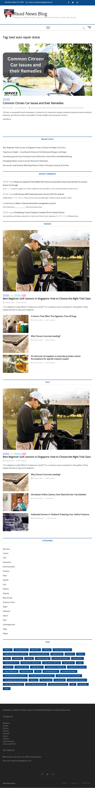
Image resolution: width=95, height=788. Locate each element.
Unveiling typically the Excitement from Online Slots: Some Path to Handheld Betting (37, 156)
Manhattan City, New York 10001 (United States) (22, 757)
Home (64, 783)
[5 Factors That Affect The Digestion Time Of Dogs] (15, 324)
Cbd (4, 558)
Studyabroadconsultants (58, 684)
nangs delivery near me (77, 667)
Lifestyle (29, 658)
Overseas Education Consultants (69, 676)
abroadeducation (21, 650)
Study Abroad (46, 680)
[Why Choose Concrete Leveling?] (15, 344)
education (69, 654)
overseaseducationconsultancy (15, 676)
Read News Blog (30, 13)
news (38, 671)
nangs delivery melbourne (55, 667)
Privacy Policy (86, 783)
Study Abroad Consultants (36, 684)
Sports (5, 615)
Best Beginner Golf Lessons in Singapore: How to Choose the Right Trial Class (34, 147)
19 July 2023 (8, 108)
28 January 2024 (37, 340)
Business (6, 99)
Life (11, 295)
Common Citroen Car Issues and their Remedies (33, 103)
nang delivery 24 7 (11, 663)
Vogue (5, 633)
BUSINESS (35, 650)
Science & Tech (9, 602)
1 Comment (49, 498)
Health (5, 580)
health (7, 658)
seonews (33, 680)
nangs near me (26, 671)
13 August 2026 (9, 302)
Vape (5, 629)
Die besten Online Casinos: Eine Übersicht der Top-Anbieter (58, 494)
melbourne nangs (43, 658)
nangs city (8, 667)
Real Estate (7, 598)
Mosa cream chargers (60, 658)
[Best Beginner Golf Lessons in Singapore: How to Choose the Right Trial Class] (47, 260)
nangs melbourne (11, 671)
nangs (80, 663)
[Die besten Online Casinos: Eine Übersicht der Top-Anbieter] (15, 502)
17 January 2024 (37, 498)
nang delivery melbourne (30, 663)
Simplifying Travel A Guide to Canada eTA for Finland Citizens (40, 212)
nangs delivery (37, 667)
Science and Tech (9, 744)
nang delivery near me (51, 663)
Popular (17, 295)
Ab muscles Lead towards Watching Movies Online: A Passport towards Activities (36, 165)
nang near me (68, 663)
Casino (5, 553)
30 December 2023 (38, 518)
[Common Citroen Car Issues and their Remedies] (47, 70)
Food (5, 575)
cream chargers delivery (39, 654)
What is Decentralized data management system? (36, 203)
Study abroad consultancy (13, 684)
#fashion (8, 650)
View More (9, 119)
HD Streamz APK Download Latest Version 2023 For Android (39, 194)
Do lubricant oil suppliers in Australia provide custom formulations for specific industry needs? (56, 357)
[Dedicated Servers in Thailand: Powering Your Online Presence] (15, 522)
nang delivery (77, 658)
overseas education (68, 671)
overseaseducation (50, 671)
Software (6, 611)
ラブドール (7, 182)
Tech (5, 620)
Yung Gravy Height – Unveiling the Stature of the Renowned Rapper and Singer (35, 152)
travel (7, 688)
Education (7, 562)
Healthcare (17, 658)
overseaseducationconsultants (15, 680)
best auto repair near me (55, 108)
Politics (6, 589)
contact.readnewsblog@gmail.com (40, 2)
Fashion (6, 571)
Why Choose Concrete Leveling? (45, 336)
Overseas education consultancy (42, 676)
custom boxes (57, 654)
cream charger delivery (62, 650)
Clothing (47, 650)
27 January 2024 (37, 362)
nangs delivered (21, 667)
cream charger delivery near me (15, 654)
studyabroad (59, 680)
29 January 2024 (37, 320)
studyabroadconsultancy (77, 680)
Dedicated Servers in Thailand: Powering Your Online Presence (60, 514)
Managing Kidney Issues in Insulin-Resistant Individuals (25, 161)
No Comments (21, 108)
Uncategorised (9, 624)
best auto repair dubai (38, 108)
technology (83, 684)
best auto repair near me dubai (73, 108)
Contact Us (74, 783)
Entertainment (9, 566)
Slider (23, 295)
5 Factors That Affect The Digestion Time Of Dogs (54, 316)
